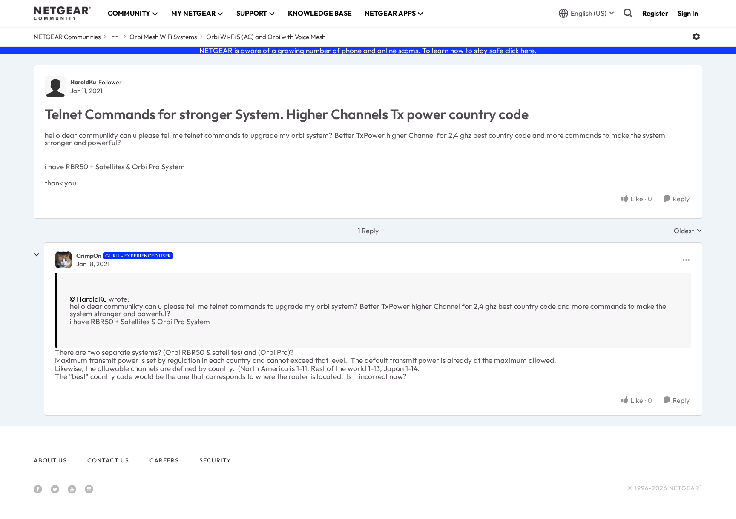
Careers (164, 460)
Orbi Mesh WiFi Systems (163, 37)
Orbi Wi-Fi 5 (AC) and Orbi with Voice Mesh (265, 37)
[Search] (628, 13)
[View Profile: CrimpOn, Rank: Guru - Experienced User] (63, 259)
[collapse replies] (37, 255)
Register (655, 13)
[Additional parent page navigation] (115, 37)
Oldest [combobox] (688, 230)
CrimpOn (88, 256)
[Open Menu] (696, 37)
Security (215, 460)
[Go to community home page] (62, 13)
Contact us (108, 460)
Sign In (688, 13)
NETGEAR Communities (67, 37)
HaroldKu (83, 82)
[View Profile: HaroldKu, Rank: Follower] (55, 86)
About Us (50, 460)
